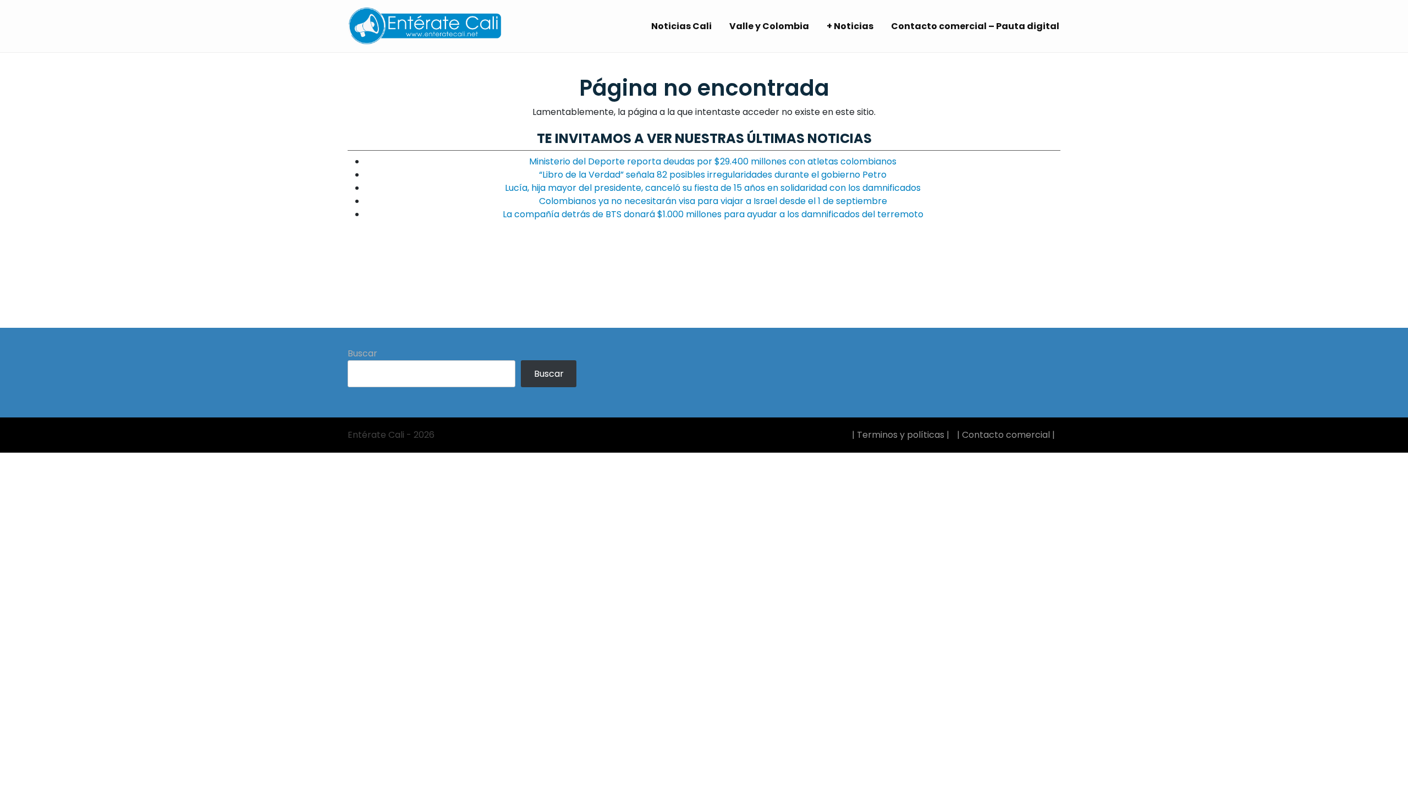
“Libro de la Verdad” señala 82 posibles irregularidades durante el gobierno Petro (713, 174)
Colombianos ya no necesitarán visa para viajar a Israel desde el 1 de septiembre (713, 201)
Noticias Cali (681, 26)
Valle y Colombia (769, 26)
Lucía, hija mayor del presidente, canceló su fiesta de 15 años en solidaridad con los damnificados (713, 188)
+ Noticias (850, 26)
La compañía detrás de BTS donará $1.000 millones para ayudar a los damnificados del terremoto (713, 214)
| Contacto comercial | (1006, 434)
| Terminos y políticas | (900, 434)
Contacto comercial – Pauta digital (975, 26)
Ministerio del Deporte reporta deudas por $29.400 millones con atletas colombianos (713, 161)
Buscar (362, 353)
